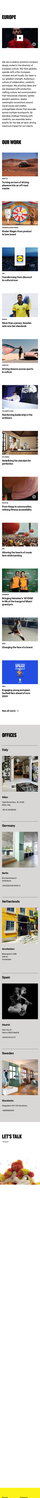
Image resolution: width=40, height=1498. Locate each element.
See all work (9, 710)
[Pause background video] (34, 44)
